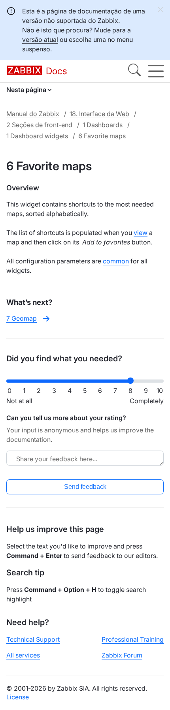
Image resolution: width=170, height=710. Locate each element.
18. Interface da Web (99, 114)
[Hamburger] (156, 71)
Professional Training (133, 639)
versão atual (40, 39)
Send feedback (85, 486)
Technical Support (33, 639)
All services (23, 655)
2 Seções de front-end (39, 125)
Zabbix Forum (122, 655)
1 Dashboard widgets (37, 136)
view (140, 233)
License (17, 697)
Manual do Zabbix (32, 114)
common (116, 261)
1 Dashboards (103, 125)
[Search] (134, 71)
